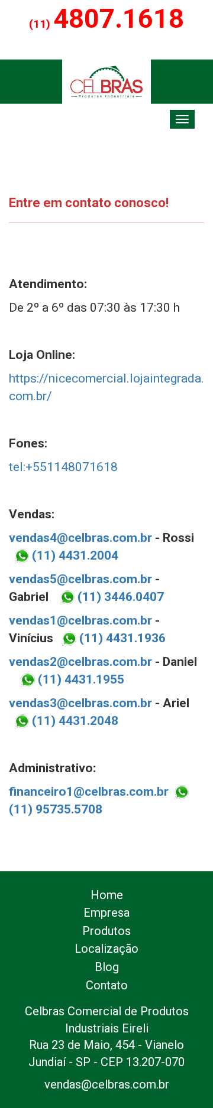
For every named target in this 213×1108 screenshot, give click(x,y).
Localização (106, 949)
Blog (107, 967)
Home (107, 895)
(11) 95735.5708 (55, 809)
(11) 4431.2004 (75, 555)
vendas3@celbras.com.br (80, 703)
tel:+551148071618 (63, 467)
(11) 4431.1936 (122, 638)
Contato (107, 985)
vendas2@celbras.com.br (80, 662)
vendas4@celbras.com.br (80, 538)
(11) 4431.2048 (73, 721)
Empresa (106, 913)
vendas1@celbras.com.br (80, 620)
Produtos (106, 931)
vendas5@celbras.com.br (80, 579)
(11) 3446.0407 (119, 597)
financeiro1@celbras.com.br (89, 792)
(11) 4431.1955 (79, 679)
